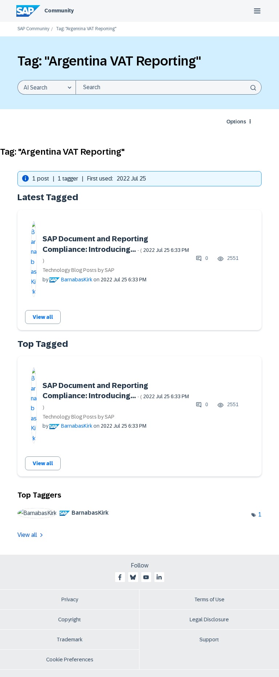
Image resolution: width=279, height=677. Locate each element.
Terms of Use (209, 599)
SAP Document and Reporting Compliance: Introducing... (116, 249)
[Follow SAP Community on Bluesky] (133, 577)
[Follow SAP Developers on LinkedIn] (159, 577)
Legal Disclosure (209, 619)
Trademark (69, 639)
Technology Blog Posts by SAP (78, 270)
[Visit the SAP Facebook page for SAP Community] (120, 577)
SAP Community (33, 29)
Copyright (69, 619)
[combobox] (169, 87)
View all (43, 317)
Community (59, 10)
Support (209, 639)
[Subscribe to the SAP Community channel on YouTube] (146, 577)
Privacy (69, 599)
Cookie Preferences (69, 659)
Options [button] (236, 121)
